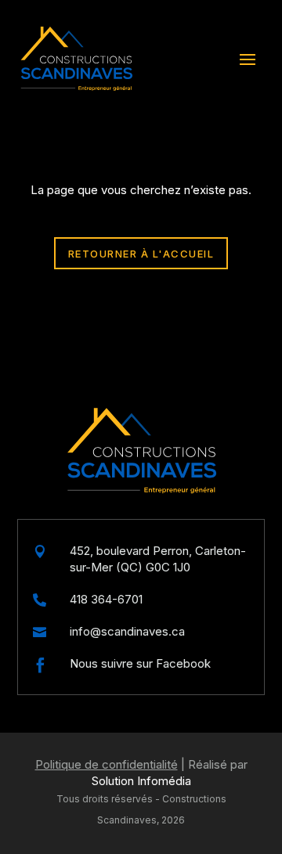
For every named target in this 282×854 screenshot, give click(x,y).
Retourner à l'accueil (141, 253)
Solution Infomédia (141, 780)
